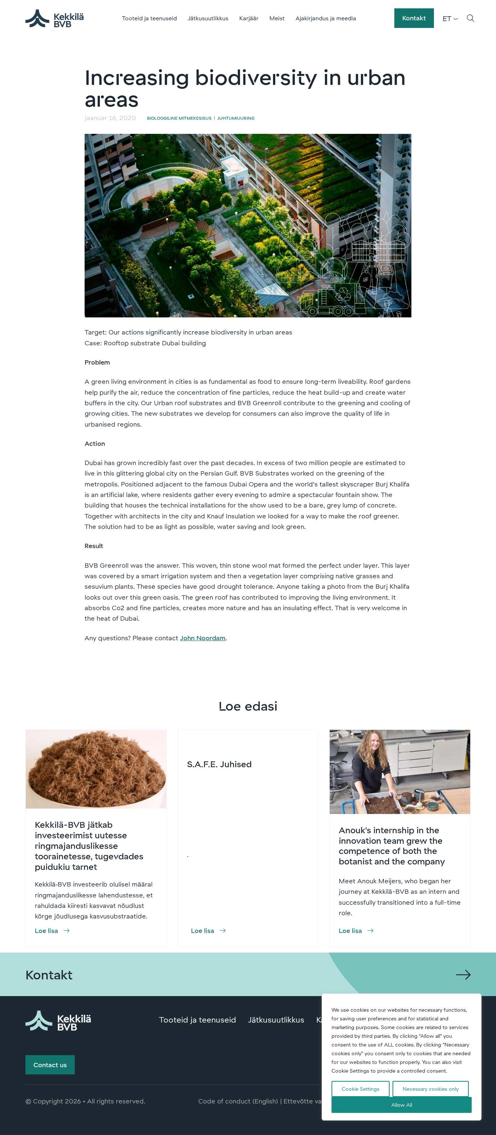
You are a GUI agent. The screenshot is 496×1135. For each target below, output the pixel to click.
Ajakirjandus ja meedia (326, 18)
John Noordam (202, 638)
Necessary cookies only (431, 1089)
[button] (471, 18)
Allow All (401, 1105)
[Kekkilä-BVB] (58, 1019)
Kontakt (414, 18)
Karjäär (249, 18)
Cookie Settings (360, 1089)
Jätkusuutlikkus (208, 18)
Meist (277, 18)
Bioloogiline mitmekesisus (179, 117)
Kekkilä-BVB (54, 18)
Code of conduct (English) (238, 1101)
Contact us (50, 1065)
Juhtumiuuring (236, 117)
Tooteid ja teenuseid (149, 18)
